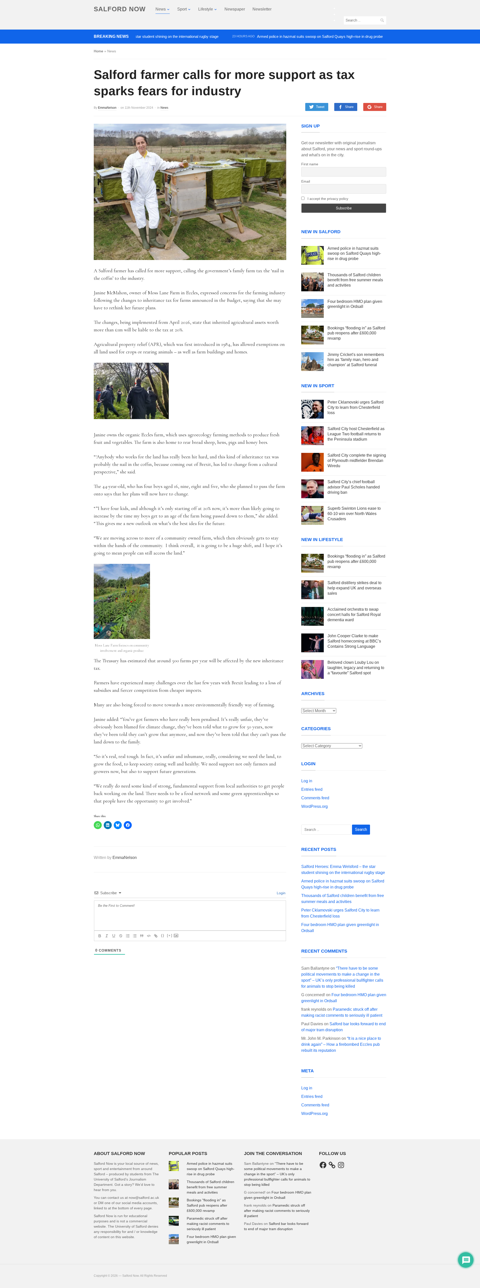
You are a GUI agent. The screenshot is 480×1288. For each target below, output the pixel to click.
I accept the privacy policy (327, 199)
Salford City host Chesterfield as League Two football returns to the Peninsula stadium (356, 434)
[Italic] (106, 936)
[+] (169, 935)
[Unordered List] (134, 936)
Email (305, 181)
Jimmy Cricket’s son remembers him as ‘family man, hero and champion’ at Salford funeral (356, 359)
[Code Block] (148, 936)
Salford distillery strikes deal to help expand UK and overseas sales (355, 588)
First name (309, 164)
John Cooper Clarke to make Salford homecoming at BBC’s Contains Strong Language (354, 641)
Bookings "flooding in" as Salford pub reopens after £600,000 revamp (207, 1205)
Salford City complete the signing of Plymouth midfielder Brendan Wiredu (357, 460)
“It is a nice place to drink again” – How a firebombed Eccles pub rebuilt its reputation (341, 1044)
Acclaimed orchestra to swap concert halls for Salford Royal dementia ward (354, 614)
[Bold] (99, 936)
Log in (306, 781)
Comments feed (315, 798)
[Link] (155, 936)
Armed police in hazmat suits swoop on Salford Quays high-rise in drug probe (293, 36)
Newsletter (262, 9)
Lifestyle (205, 9)
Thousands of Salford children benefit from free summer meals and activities (355, 280)
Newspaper (234, 9)
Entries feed (311, 789)
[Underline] (113, 936)
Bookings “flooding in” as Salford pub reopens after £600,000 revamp (356, 333)
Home (98, 51)
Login (281, 893)
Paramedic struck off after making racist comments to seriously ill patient (208, 1223)
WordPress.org (314, 806)
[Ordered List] (127, 936)
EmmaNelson (107, 107)
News (161, 9)
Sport (182, 9)
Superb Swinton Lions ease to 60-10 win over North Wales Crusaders (354, 513)
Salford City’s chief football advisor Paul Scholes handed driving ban (354, 487)
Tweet (320, 107)
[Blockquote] (141, 936)
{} (162, 935)
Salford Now (120, 9)
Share (349, 107)
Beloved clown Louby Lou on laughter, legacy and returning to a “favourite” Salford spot (356, 667)
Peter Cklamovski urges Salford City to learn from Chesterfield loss (356, 407)
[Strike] (120, 936)
